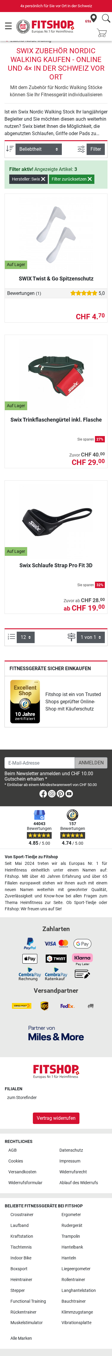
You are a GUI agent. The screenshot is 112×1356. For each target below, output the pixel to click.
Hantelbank (72, 1247)
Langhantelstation (79, 1290)
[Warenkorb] (103, 33)
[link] (25, 701)
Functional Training (28, 1301)
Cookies (15, 1161)
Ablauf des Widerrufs (78, 1182)
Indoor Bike (20, 1258)
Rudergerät (72, 1225)
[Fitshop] (45, 26)
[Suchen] (106, 19)
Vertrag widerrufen (56, 1118)
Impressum (69, 1161)
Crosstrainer (21, 1214)
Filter (95, 149)
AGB (12, 1150)
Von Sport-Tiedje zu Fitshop (31, 856)
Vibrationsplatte (76, 1322)
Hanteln (69, 1258)
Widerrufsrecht (73, 1172)
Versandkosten (22, 1172)
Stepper (17, 1290)
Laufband (19, 1225)
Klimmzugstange (77, 1312)
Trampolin (71, 1236)
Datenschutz (71, 1150)
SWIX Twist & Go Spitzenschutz (56, 278)
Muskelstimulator (26, 1322)
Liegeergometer (76, 1268)
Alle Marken (21, 1338)
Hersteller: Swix (26, 179)
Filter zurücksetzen (70, 179)
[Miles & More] (56, 1033)
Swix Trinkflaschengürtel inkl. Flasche (56, 419)
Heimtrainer (21, 1279)
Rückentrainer (23, 1312)
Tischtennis (21, 1247)
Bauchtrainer (74, 1301)
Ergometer (71, 1214)
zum (22, 1097)
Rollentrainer (73, 1279)
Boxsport (18, 1268)
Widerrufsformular (25, 1182)
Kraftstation (21, 1236)
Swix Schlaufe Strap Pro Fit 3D (56, 565)
